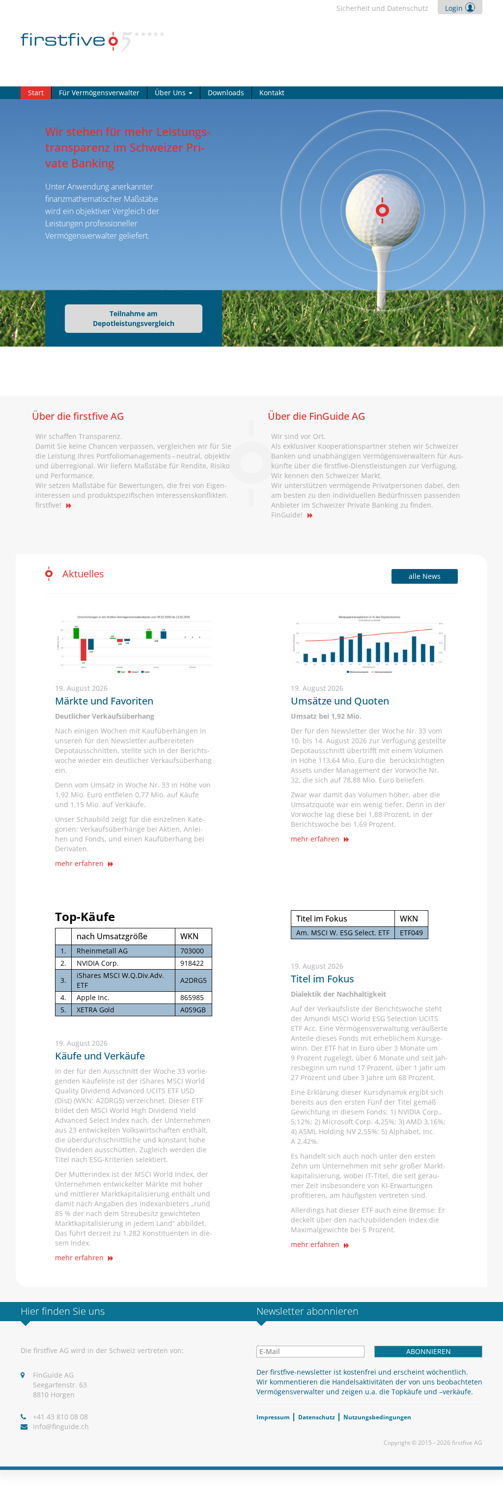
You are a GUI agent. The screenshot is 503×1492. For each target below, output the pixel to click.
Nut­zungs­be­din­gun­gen (377, 1417)
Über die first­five (78, 416)
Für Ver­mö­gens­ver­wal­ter (99, 92)
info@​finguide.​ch (61, 1426)
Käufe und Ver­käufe (100, 1055)
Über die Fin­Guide (316, 416)
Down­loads (226, 92)
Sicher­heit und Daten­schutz (382, 8)
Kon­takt (271, 92)
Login (454, 8)
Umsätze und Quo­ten (340, 700)
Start (36, 92)
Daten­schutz (316, 1417)
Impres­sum (273, 1417)
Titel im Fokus (322, 978)
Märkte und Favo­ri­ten (104, 700)
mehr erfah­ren (80, 863)
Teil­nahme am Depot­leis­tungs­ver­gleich (133, 318)
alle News (425, 576)
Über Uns (171, 92)
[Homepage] (93, 41)
